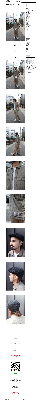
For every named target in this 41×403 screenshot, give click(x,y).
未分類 (26, 49)
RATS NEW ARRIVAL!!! (28, 55)
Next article (24, 399)
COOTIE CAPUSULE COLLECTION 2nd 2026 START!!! (31, 67)
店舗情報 (27, 5)
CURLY (26, 20)
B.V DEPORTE (27, 9)
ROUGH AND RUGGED (28, 38)
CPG (26, 19)
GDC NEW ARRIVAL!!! (28, 58)
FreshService (27, 23)
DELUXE (27, 21)
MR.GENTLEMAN (27, 31)
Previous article (7, 399)
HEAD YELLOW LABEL (28, 25)
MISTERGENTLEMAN (28, 30)
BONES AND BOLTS (28, 13)
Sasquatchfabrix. (27, 39)
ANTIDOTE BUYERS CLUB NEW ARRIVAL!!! (30, 68)
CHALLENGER (27, 17)
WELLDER (27, 46)
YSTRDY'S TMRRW (27, 47)
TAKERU (27, 44)
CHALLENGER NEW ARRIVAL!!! (29, 60)
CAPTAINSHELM (27, 16)
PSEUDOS (27, 36)
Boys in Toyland (27, 14)
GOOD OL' (27, 24)
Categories (22, 2)
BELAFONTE (27, 11)
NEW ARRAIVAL (27, 32)
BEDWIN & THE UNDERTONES (29, 10)
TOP (26, 4)
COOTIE (26, 18)
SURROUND (27, 43)
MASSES (27, 29)
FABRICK (27, 22)
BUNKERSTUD (27, 15)
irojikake (26, 27)
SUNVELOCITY (27, 42)
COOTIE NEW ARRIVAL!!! (28, 56)
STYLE (26, 41)
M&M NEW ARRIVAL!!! (28, 61)
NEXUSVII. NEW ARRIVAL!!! (28, 52)
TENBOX (27, 45)
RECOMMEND (27, 37)
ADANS (26, 8)
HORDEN (27, 26)
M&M (26, 28)
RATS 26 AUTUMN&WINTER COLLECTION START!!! (30, 57)
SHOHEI (26, 40)
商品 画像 (27, 48)
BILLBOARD (27, 12)
